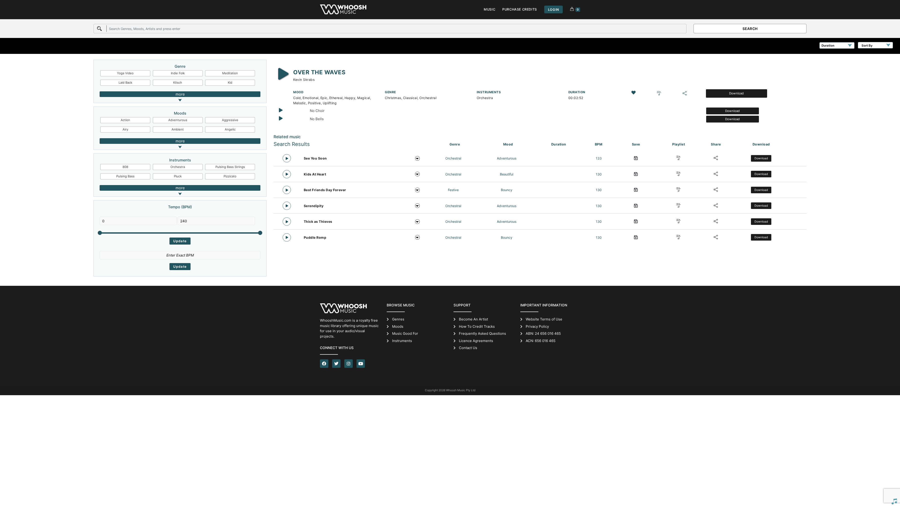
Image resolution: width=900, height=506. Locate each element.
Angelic (230, 129)
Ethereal (336, 98)
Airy (125, 129)
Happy (350, 98)
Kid (230, 82)
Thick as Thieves (318, 221)
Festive (453, 190)
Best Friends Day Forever (325, 190)
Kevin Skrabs (304, 80)
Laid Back (125, 82)
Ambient (178, 129)
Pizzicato (230, 176)
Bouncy (506, 190)
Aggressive (230, 120)
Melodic (299, 103)
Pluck (178, 176)
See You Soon (315, 158)
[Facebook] (324, 363)
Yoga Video (125, 73)
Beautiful (506, 174)
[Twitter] (336, 363)
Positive (314, 103)
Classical (410, 98)
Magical (363, 98)
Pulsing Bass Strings (230, 167)
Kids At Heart (315, 174)
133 (599, 158)
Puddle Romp (315, 237)
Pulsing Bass (125, 176)
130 (599, 174)
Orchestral (427, 98)
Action (125, 120)
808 (125, 167)
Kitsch (177, 82)
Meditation (230, 73)
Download (736, 93)
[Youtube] (360, 363)
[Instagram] (348, 363)
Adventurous (177, 120)
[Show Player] (894, 501)
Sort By (867, 45)
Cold (297, 98)
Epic (323, 98)
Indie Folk (178, 73)
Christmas (393, 98)
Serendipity (314, 206)
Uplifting (330, 103)
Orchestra (177, 167)
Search (750, 28)
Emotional (311, 98)
